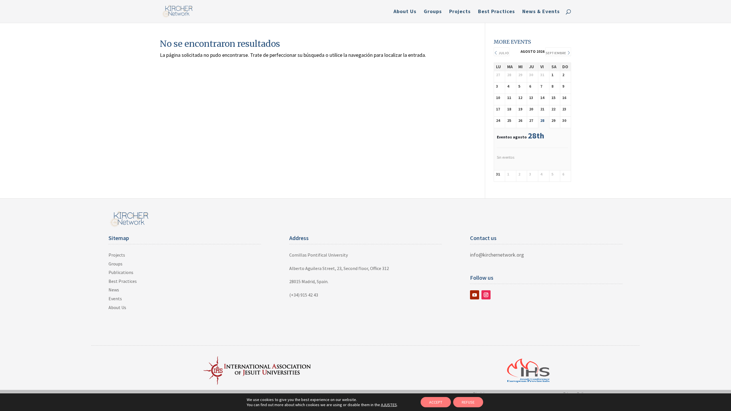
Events (115, 298)
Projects (460, 12)
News (114, 290)
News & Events (541, 12)
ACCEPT (435, 402)
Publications (121, 272)
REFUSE (468, 402)
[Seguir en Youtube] (474, 294)
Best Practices (496, 12)
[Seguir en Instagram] (486, 294)
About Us (404, 12)
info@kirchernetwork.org (497, 254)
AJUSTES (389, 404)
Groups (433, 12)
